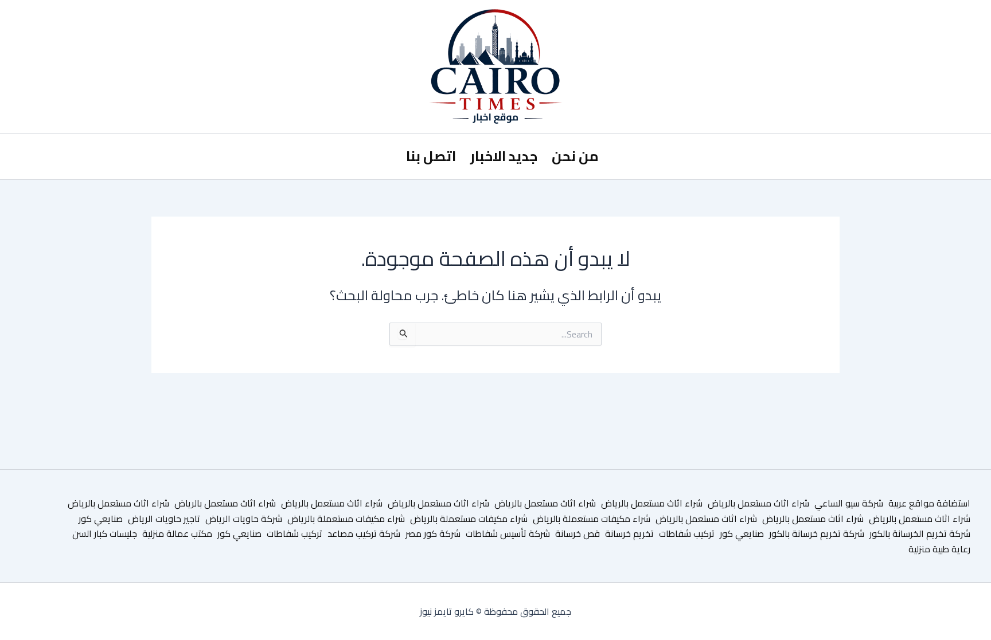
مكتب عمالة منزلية (177, 533)
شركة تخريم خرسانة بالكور (816, 533)
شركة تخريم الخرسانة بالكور (919, 533)
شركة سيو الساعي (848, 503)
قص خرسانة (577, 533)
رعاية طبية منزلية (939, 548)
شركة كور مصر (433, 533)
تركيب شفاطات (687, 533)
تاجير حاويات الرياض (164, 518)
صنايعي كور (101, 518)
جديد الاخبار (503, 156)
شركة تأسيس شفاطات (508, 533)
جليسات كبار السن (104, 533)
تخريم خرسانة (629, 533)
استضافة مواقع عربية (929, 503)
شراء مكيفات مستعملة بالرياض (591, 518)
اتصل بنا (431, 156)
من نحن (575, 156)
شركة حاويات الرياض (243, 518)
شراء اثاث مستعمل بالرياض (758, 503)
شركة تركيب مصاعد (363, 533)
